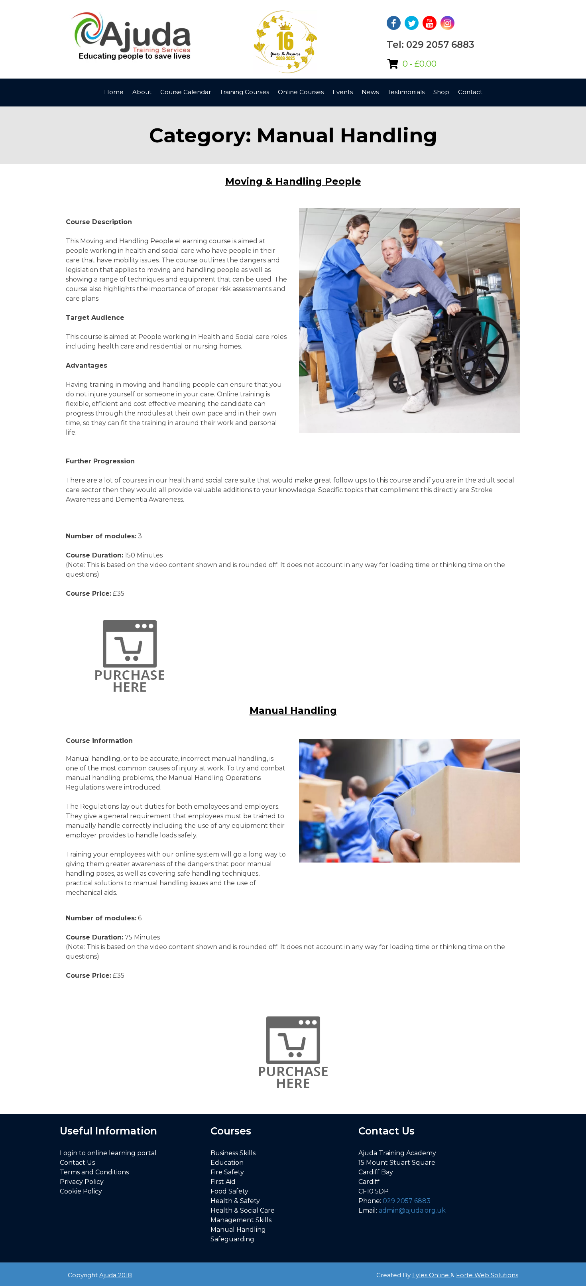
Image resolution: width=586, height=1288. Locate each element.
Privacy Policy (82, 1182)
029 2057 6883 (407, 1201)
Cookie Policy (81, 1191)
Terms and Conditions (94, 1172)
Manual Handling (293, 710)
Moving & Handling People (293, 181)
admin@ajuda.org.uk (412, 1210)
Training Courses (244, 92)
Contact (470, 92)
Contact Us (77, 1162)
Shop (441, 92)
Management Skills (240, 1220)
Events (342, 92)
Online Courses (301, 92)
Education (227, 1162)
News (370, 92)
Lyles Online (431, 1275)
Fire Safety (227, 1172)
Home (114, 92)
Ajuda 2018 (115, 1275)
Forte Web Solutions (487, 1275)
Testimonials (406, 92)
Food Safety (229, 1191)
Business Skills (233, 1153)
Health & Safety (235, 1201)
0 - (420, 64)
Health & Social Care (242, 1210)
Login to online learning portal (108, 1153)
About (141, 92)
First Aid (223, 1182)
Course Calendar (185, 92)
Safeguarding (232, 1239)
